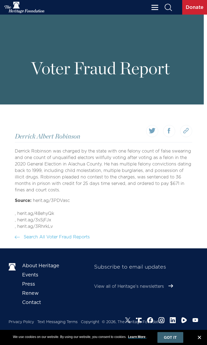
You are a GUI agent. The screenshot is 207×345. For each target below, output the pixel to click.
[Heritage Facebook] (150, 321)
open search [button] (168, 7)
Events (30, 275)
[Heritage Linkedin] (173, 321)
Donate (194, 7)
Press (28, 284)
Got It (170, 337)
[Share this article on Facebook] (169, 131)
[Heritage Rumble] (184, 321)
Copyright (90, 322)
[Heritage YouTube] (195, 321)
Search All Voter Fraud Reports (56, 236)
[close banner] (199, 338)
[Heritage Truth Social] (139, 321)
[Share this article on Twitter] (152, 131)
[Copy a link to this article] (186, 131)
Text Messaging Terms (57, 322)
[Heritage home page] (13, 266)
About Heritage (40, 265)
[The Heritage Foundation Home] (24, 7)
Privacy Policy (21, 322)
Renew (30, 293)
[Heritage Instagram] (161, 321)
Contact (31, 302)
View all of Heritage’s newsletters (129, 286)
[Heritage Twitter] (127, 321)
